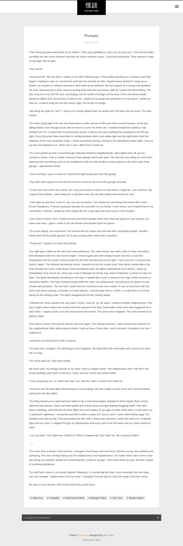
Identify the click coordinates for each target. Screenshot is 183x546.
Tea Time (117, 497)
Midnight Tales (98, 497)
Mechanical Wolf (75, 497)
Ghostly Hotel (92, 540)
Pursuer (92, 35)
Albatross (38, 497)
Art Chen (108, 535)
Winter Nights (136, 497)
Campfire (54, 497)
